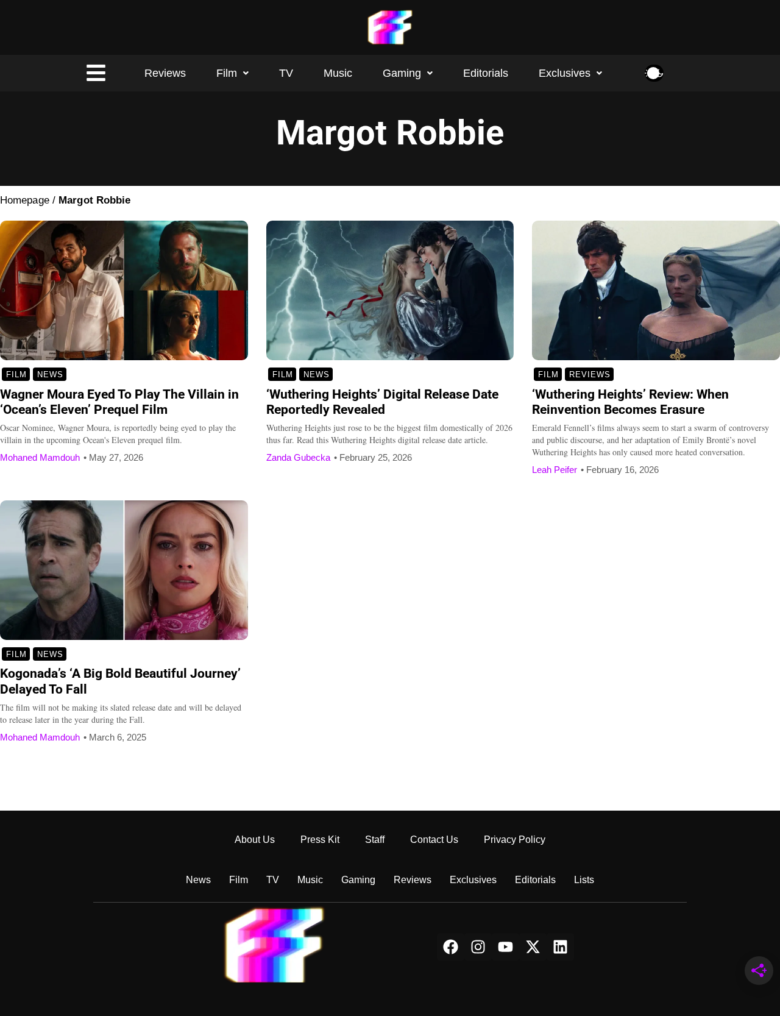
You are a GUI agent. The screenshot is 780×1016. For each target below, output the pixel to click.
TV (286, 73)
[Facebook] (450, 947)
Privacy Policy (514, 839)
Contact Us (434, 839)
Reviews (165, 73)
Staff (375, 839)
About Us (255, 839)
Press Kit (319, 839)
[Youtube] (505, 947)
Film (226, 73)
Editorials (485, 73)
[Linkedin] (560, 947)
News (50, 374)
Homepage (24, 200)
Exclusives (564, 73)
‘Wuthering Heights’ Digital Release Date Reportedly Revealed (382, 402)
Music (338, 73)
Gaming (402, 73)
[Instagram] (478, 947)
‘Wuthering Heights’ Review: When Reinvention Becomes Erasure (630, 402)
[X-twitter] (533, 947)
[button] (232, 73)
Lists (584, 880)
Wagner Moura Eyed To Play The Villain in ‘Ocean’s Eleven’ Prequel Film (119, 402)
